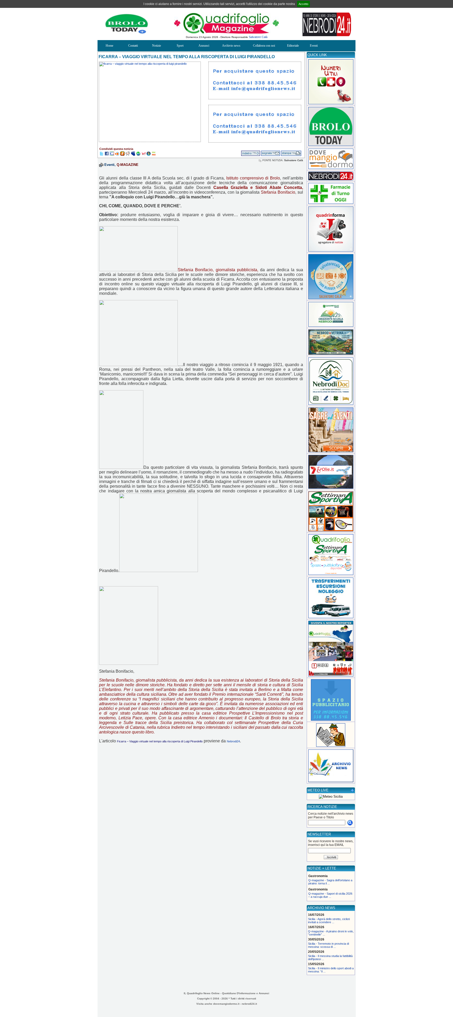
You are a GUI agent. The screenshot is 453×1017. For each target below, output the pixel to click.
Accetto (303, 4)
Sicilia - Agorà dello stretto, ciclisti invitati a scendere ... (329, 920)
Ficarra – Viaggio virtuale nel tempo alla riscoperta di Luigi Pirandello (160, 741)
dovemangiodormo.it (226, 1003)
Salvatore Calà (258, 37)
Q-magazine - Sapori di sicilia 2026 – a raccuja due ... (330, 895)
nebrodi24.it (249, 1003)
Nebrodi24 (233, 741)
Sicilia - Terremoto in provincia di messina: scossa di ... (328, 945)
